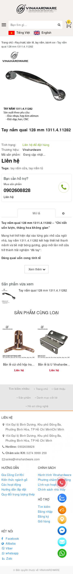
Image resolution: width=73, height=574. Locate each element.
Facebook (12, 538)
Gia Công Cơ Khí (12, 475)
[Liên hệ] (62, 519)
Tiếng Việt (23, 32)
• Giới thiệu (58, 389)
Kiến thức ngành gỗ (14, 480)
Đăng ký (43, 516)
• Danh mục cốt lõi (46, 397)
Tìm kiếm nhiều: (19, 389)
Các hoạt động (11, 484)
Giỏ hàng (44, 521)
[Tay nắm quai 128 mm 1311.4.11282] (9, 296)
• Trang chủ (41, 389)
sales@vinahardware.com (22, 459)
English (46, 32)
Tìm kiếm (44, 507)
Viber (9, 548)
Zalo (8, 558)
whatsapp (11, 553)
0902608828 (17, 190)
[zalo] (62, 498)
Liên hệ (9, 197)
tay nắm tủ (36, 168)
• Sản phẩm (24, 397)
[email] (62, 530)
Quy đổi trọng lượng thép (18, 494)
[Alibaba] (62, 509)
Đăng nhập (45, 511)
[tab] (37, 213)
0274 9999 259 (26, 453)
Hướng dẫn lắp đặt (13, 489)
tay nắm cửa (19, 168)
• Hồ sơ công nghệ (37, 406)
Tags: (5, 168)
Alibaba (10, 543)
